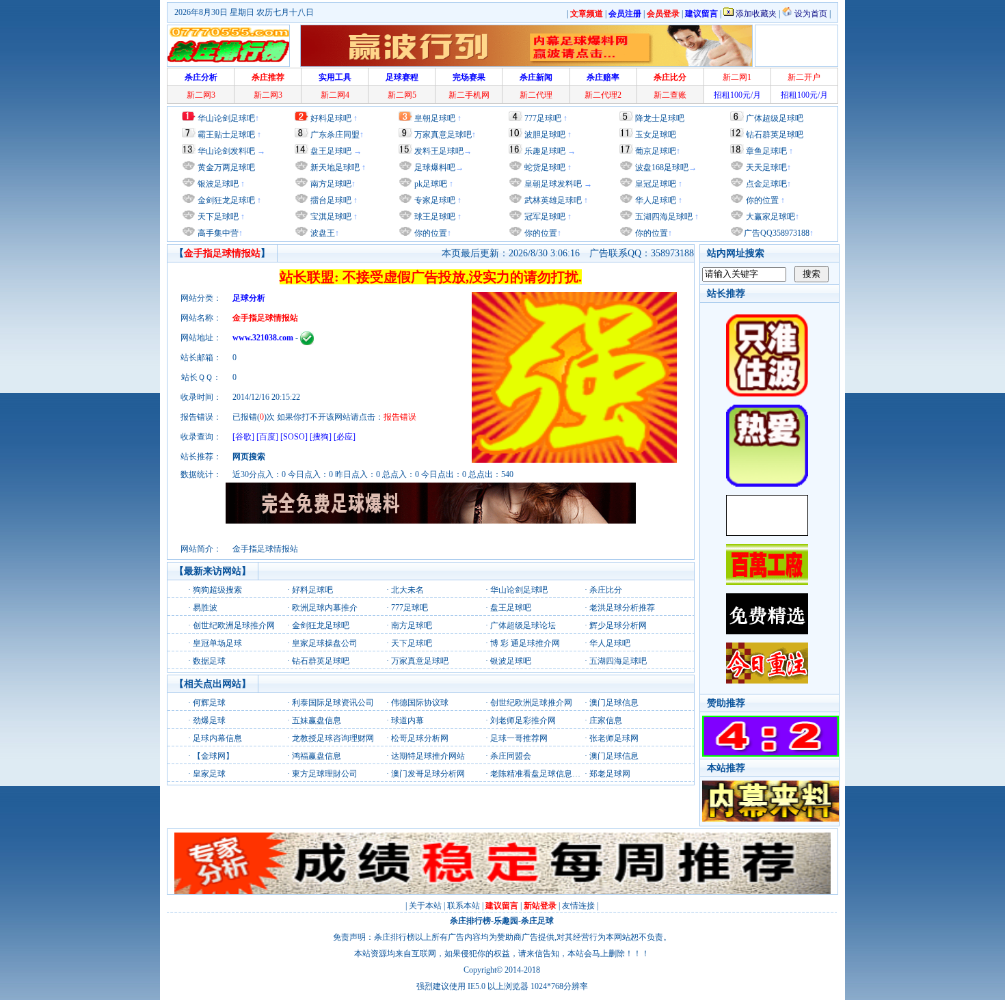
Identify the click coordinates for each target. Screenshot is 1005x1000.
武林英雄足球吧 (552, 200)
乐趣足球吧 (544, 151)
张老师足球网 (614, 738)
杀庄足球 (537, 920)
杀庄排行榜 (470, 920)
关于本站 (425, 905)
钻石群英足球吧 (774, 134)
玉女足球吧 (655, 134)
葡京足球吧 (655, 151)
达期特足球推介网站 (428, 756)
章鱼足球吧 (766, 151)
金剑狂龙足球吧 (225, 200)
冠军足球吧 (543, 216)
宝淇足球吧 (330, 216)
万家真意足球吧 (443, 134)
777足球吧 (542, 118)
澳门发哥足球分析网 (428, 774)
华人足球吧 (654, 200)
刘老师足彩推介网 (523, 720)
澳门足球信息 (614, 702)
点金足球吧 (765, 184)
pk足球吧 (429, 184)
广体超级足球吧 (774, 118)
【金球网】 (213, 756)
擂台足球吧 (329, 200)
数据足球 (209, 661)
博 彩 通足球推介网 (525, 643)
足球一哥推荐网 (519, 738)
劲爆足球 (209, 720)
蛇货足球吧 (545, 167)
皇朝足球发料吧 (552, 184)
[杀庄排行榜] (228, 46)
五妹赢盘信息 (316, 720)
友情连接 (578, 905)
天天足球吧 (765, 167)
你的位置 (429, 233)
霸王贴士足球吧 (226, 134)
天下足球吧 (217, 216)
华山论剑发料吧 (226, 151)
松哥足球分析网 (419, 738)
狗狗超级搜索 (217, 590)
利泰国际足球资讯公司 (333, 702)
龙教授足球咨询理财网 (333, 738)
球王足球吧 (433, 216)
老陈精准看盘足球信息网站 (539, 774)
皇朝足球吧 (434, 118)
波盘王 (321, 233)
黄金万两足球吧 (226, 167)
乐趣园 (506, 920)
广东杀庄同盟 (335, 134)
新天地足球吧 (334, 167)
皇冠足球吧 (654, 184)
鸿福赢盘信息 (316, 756)
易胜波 (205, 607)
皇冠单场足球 (217, 643)
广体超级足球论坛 (523, 625)
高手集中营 (217, 233)
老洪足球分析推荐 (622, 607)
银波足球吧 (218, 184)
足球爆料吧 (434, 167)
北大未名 (407, 590)
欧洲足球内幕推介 (325, 607)
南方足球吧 (329, 184)
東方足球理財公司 (325, 774)
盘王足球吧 (330, 151)
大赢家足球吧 (769, 216)
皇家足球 (209, 774)
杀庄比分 (605, 590)
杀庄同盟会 (510, 756)
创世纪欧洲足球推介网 (234, 625)
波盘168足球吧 (661, 167)
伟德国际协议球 (419, 702)
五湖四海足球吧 (663, 216)
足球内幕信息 (217, 738)
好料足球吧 (330, 118)
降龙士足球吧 (659, 118)
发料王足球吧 (439, 151)
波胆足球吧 (544, 134)
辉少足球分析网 (618, 625)
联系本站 (463, 905)
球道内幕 (407, 720)
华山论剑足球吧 (226, 118)
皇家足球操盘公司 (325, 643)
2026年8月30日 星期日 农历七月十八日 (244, 12)
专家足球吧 (433, 200)
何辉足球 (209, 702)
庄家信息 (605, 720)
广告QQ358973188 (776, 233)
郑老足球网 (609, 774)
